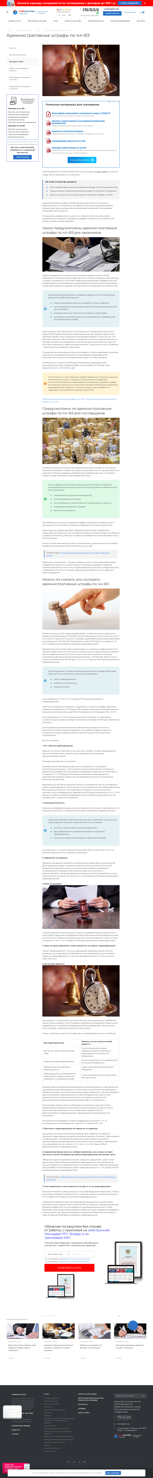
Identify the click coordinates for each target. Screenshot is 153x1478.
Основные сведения (51, 1398)
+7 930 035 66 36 (90, 10)
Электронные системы (22, 1413)
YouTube (74, 1462)
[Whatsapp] (97, 13)
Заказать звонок (112, 13)
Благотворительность (52, 1404)
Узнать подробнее (129, 3)
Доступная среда (50, 1425)
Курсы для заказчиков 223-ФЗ (22, 1403)
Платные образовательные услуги (56, 1428)
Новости (12, 48)
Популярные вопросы (52, 1448)
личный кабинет (130, 12)
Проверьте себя (16, 62)
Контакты (82, 1404)
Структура (47, 1407)
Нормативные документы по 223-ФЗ (20, 87)
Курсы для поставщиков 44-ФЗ (23, 1401)
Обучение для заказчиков (17, 129)
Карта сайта (84, 1412)
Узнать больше (22, 157)
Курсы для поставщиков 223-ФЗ (23, 1405)
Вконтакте (68, 1462)
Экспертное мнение (17, 55)
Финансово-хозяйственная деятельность (59, 1436)
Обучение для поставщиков (18, 115)
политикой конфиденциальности (75, 1262)
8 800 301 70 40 (91, 9)
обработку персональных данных (75, 1259)
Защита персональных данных (54, 1410)
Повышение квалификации (18, 117)
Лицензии (47, 1415)
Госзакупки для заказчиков (21, 1419)
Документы (48, 1412)
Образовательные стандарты (54, 1442)
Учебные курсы (19, 1394)
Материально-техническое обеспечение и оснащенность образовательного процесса (59, 1420)
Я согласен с (69, 1262)
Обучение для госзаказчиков (19, 112)
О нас (46, 1394)
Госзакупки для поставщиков (22, 1421)
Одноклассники (79, 1462)
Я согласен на (69, 1259)
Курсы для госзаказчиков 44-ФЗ (23, 1398)
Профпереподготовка (16, 120)
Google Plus (84, 1462)
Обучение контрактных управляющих (22, 122)
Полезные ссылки (50, 1451)
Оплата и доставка (87, 1394)
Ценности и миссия (51, 1401)
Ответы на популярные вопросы (18, 69)
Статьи (15, 1434)
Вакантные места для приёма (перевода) (58, 1439)
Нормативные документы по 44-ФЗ (20, 78)
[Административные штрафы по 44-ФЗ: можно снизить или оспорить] (81, 46)
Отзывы (47, 1445)
